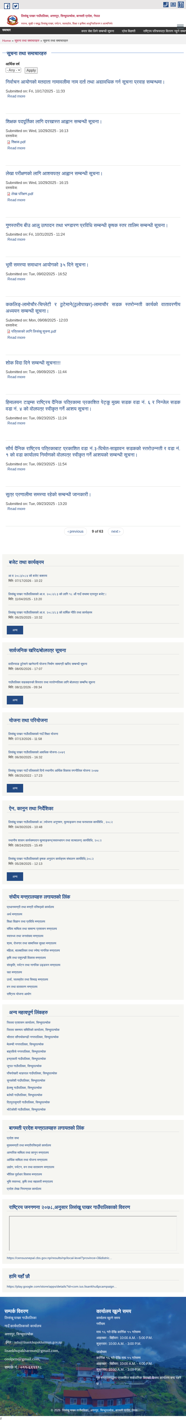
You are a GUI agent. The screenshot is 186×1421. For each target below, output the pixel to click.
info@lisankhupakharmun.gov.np (38, 1342)
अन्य (14, 630)
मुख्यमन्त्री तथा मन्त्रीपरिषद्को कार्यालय (29, 1145)
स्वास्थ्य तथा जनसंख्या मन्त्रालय (25, 936)
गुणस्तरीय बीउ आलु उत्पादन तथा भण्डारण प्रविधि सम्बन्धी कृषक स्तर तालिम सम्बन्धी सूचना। (87, 225)
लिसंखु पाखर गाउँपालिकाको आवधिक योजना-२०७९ (36, 752)
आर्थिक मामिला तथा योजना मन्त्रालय (27, 1160)
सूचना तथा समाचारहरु (27, 40)
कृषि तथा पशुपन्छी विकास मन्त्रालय (26, 957)
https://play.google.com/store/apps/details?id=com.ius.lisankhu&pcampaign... (62, 1286)
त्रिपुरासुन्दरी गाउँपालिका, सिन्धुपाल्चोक (28, 1102)
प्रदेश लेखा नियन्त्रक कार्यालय (24, 1189)
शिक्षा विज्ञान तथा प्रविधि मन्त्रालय (26, 921)
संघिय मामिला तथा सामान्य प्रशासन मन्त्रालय (32, 928)
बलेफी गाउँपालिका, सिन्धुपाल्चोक (24, 1095)
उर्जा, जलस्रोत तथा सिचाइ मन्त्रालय (27, 979)
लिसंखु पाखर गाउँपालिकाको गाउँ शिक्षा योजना (33, 734)
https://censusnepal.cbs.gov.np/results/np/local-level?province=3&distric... (59, 1258)
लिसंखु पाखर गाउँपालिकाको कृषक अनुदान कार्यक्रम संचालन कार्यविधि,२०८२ (51, 858)
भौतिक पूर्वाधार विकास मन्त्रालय (24, 1174)
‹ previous (75, 531)
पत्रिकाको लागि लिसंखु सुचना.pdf (33, 331)
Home (6, 40)
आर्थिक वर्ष (13, 64)
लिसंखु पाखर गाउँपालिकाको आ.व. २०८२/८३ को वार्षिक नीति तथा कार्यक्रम (50, 612)
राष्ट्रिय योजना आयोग (19, 994)
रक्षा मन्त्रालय (14, 972)
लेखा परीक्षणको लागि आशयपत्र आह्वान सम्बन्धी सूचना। (54, 173)
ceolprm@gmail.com (22, 1359)
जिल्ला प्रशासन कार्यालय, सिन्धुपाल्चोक (28, 1022)
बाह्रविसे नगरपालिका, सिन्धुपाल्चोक (26, 1051)
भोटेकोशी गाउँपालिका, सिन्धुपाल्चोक (26, 1109)
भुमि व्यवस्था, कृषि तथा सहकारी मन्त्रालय (30, 1181)
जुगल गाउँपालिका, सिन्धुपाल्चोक (24, 1066)
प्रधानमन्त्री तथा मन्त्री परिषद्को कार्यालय (30, 907)
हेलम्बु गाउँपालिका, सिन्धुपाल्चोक (24, 1088)
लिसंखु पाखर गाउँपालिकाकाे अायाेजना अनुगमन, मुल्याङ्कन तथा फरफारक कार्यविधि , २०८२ (60, 822)
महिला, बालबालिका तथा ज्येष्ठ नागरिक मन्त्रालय (33, 950)
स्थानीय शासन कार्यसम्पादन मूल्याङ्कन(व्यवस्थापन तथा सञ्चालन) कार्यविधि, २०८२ (55, 840)
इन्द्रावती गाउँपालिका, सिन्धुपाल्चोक (26, 1059)
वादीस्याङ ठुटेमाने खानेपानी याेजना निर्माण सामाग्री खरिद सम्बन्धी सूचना (47, 664)
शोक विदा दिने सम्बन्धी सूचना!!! (33, 363)
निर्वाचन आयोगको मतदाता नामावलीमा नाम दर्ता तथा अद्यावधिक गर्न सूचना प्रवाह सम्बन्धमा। (85, 82)
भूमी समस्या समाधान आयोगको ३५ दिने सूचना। (47, 265)
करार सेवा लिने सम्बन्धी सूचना (88, 31)
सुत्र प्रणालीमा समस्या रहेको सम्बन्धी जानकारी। (48, 494)
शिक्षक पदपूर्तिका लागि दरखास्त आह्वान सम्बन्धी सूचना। (54, 121)
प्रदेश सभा (13, 1138)
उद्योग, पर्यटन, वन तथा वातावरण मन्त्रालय (30, 1167)
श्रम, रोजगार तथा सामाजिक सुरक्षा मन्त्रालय (31, 943)
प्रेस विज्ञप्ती (119, 31)
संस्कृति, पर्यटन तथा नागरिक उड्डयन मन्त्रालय (33, 965)
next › (115, 531)
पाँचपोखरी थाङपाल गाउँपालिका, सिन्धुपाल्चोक (32, 1073)
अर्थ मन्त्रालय (14, 914)
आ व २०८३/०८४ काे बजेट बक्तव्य (27, 576)
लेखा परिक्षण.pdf (22, 194)
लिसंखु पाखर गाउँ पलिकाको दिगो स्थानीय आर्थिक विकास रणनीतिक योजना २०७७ (53, 770)
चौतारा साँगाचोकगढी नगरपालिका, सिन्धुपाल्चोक (33, 1037)
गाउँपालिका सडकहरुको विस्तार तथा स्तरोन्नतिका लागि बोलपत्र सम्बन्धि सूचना (51, 682)
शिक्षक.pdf (18, 142)
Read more (16, 96)
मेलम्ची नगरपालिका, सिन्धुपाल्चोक (25, 1044)
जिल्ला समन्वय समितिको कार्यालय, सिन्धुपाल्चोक (33, 1030)
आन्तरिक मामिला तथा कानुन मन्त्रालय (28, 1152)
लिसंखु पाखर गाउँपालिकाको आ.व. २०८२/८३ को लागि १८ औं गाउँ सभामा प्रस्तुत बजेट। (57, 594)
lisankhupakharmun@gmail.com (31, 1350)
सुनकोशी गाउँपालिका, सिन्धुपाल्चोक (26, 1080)
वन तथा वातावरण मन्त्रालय (22, 986)
